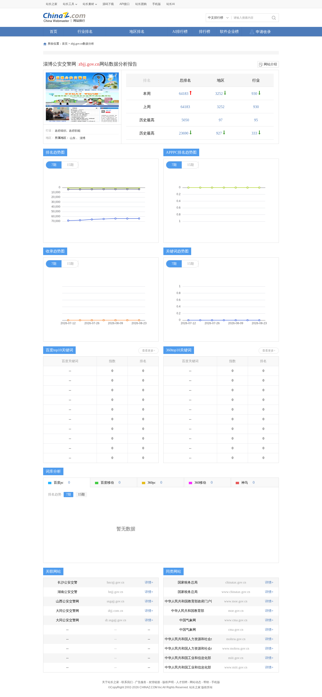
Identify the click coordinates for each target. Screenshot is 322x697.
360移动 (203, 482)
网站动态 (195, 682)
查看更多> (148, 350)
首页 (53, 31)
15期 (70, 165)
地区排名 (136, 31)
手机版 (215, 682)
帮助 (206, 682)
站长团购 (141, 4)
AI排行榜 (180, 31)
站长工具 (68, 4)
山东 (72, 138)
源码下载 (108, 4)
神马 (248, 482)
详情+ (149, 582)
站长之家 (51, 4)
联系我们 (127, 682)
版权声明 (168, 682)
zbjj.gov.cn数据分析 (82, 43)
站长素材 (88, 4)
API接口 (125, 4)
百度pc (62, 482)
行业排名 (85, 31)
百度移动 (110, 482)
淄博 (82, 138)
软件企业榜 (229, 31)
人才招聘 (181, 682)
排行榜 (204, 31)
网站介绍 (270, 64)
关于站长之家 (110, 682)
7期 (53, 165)
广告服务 (140, 682)
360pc (155, 482)
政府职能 (74, 130)
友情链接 (154, 682)
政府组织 (60, 130)
